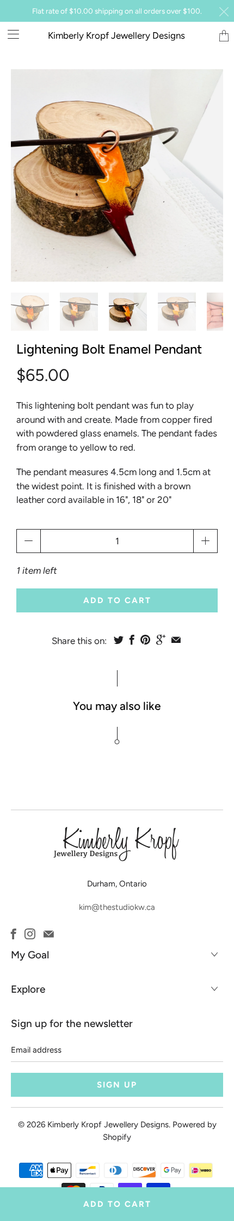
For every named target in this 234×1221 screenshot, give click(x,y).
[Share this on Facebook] (132, 640)
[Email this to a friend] (176, 640)
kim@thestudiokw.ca (117, 907)
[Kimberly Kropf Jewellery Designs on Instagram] (29, 933)
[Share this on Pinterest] (145, 640)
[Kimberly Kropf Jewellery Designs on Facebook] (13, 933)
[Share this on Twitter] (118, 640)
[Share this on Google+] (161, 640)
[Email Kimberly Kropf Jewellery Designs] (49, 933)
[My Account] (9, 34)
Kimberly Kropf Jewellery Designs (116, 35)
